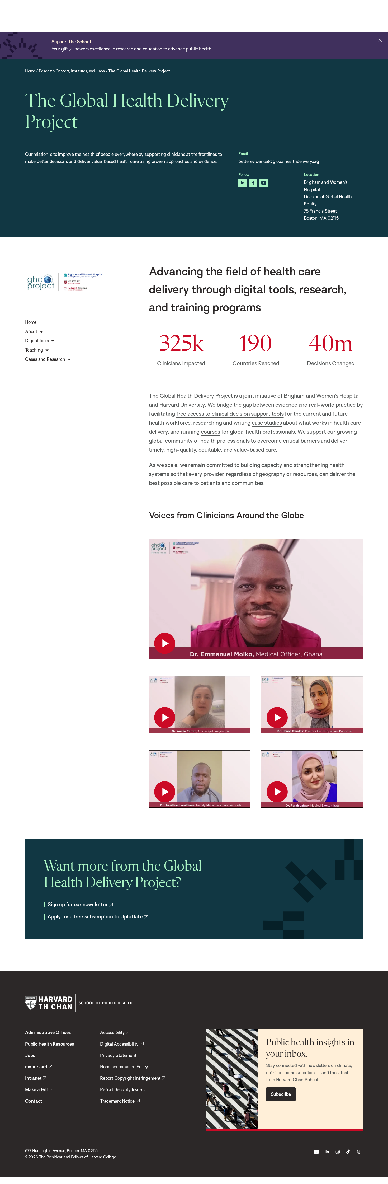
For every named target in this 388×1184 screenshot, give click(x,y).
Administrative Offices (48, 1032)
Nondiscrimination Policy (124, 1066)
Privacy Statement (118, 1055)
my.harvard (36, 1066)
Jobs (30, 1055)
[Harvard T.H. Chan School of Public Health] (78, 1003)
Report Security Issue (121, 1089)
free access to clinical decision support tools (230, 413)
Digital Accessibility (119, 1044)
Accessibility (112, 1032)
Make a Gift (37, 1089)
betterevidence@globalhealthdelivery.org (278, 161)
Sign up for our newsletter (78, 904)
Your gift (59, 49)
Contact (33, 1101)
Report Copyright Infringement (130, 1078)
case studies (267, 422)
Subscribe (281, 1094)
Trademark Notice (117, 1101)
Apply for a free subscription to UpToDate (95, 917)
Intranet (33, 1078)
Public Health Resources (49, 1044)
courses (210, 431)
